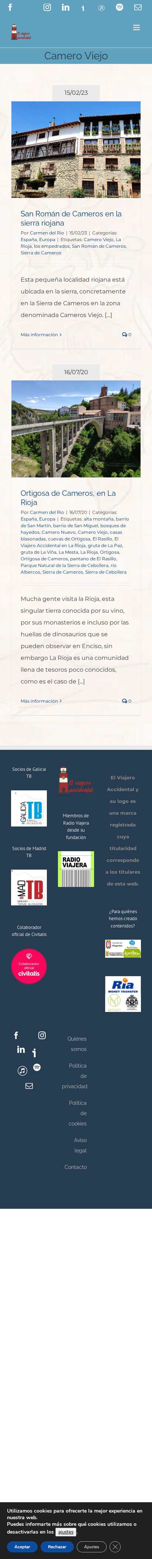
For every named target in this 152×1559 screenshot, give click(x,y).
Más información (39, 334)
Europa (47, 239)
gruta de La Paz (105, 545)
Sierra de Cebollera (106, 572)
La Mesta (68, 552)
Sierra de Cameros (41, 252)
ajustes (65, 1532)
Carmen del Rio (47, 233)
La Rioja (89, 552)
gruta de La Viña (38, 552)
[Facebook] (16, 1035)
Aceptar (22, 1547)
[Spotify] (37, 1067)
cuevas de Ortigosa (69, 539)
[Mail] (29, 1086)
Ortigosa (109, 552)
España (29, 239)
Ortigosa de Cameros (44, 558)
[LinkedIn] (21, 1049)
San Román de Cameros (99, 246)
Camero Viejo (99, 239)
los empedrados (52, 246)
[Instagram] (42, 1035)
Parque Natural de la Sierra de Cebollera (64, 565)
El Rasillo (102, 539)
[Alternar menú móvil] (137, 27)
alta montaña (99, 519)
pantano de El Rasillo (93, 558)
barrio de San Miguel (75, 525)
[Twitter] (29, 1035)
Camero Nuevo (59, 532)
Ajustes (91, 1547)
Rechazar (57, 1547)
